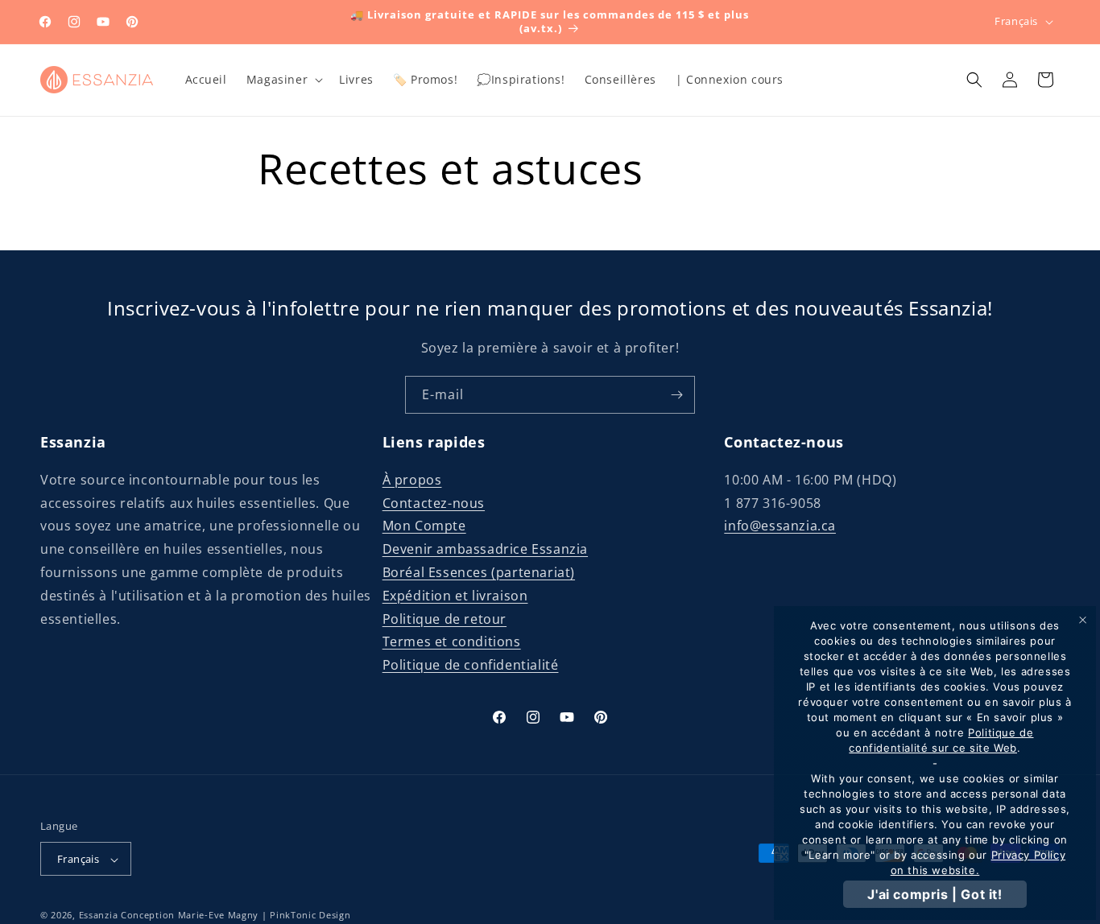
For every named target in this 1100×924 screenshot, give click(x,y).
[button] (283, 80)
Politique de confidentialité (471, 664)
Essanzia (98, 916)
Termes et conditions (452, 641)
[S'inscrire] (676, 395)
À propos (412, 479)
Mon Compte (424, 525)
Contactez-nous (434, 502)
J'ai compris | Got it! (934, 894)
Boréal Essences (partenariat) (479, 571)
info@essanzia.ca (780, 525)
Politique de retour (445, 618)
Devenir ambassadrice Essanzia (485, 548)
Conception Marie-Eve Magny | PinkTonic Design (236, 916)
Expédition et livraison (455, 595)
